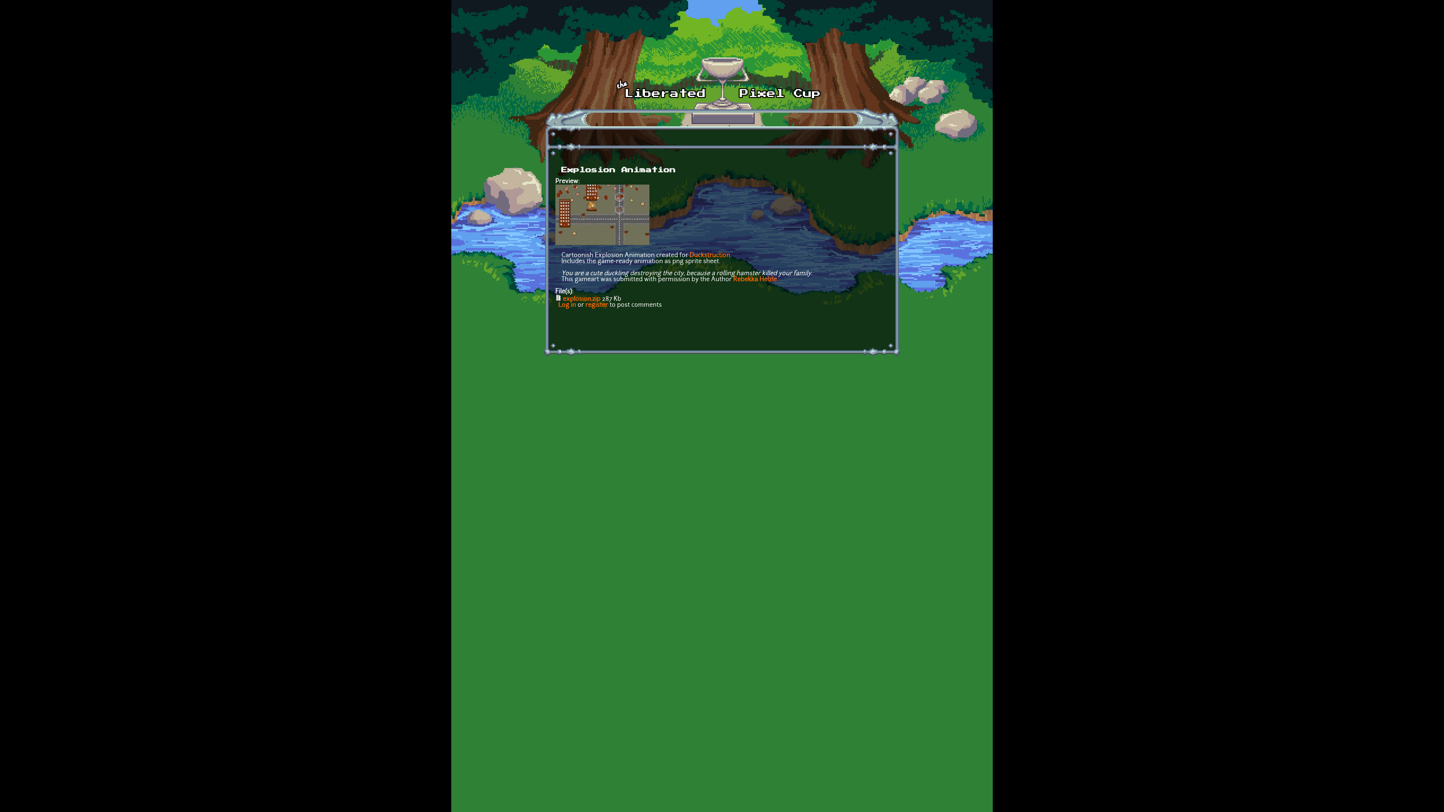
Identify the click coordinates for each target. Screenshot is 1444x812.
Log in (567, 305)
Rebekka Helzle (755, 280)
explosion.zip (582, 299)
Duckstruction (710, 256)
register (596, 305)
